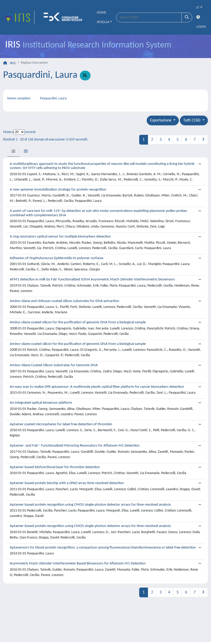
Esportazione (161, 120)
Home (101, 13)
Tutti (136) (192, 120)
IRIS (12, 63)
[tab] (13, 152)
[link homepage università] (65, 17)
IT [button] (197, 8)
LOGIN (201, 27)
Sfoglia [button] (103, 22)
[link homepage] (18, 17)
